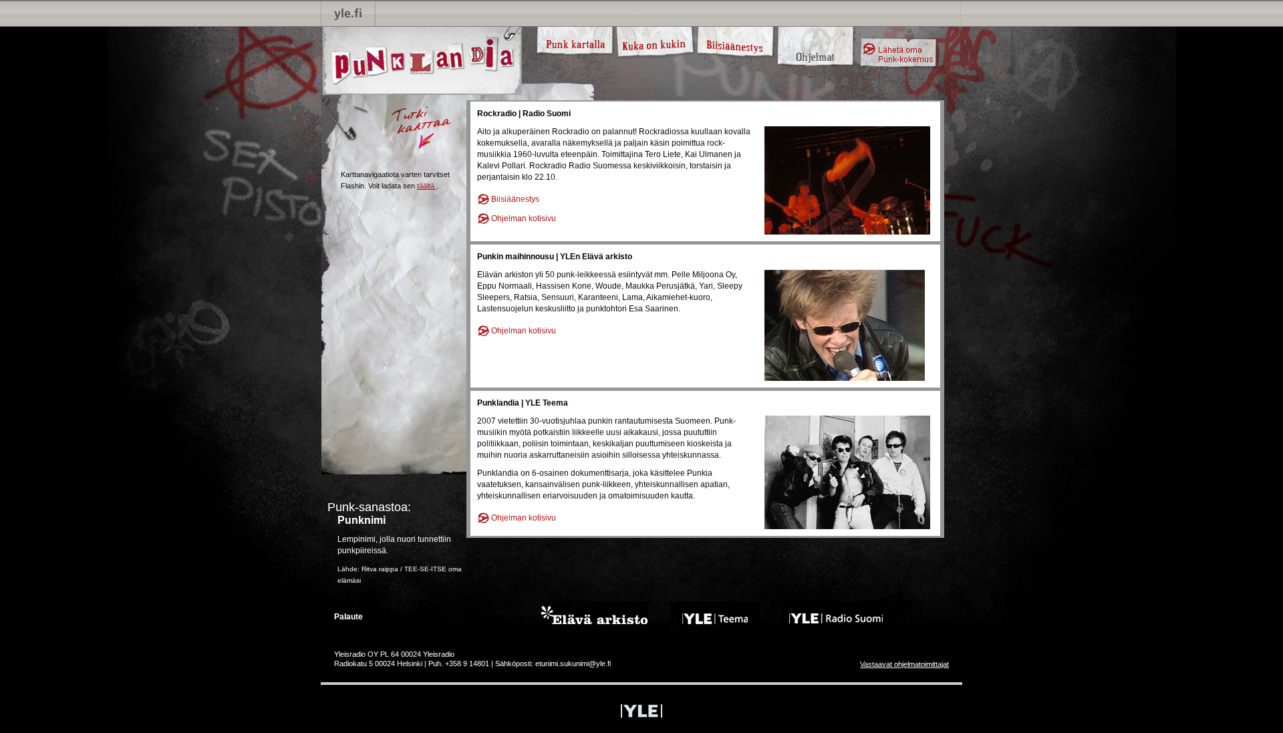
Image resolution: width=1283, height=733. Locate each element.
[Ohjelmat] (815, 34)
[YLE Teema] (715, 614)
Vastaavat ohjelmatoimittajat (904, 664)
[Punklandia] (421, 60)
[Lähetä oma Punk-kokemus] (899, 52)
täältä (425, 186)
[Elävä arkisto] (594, 614)
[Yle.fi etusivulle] (348, 13)
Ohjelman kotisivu (523, 218)
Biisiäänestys (515, 199)
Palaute (348, 616)
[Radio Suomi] (835, 614)
